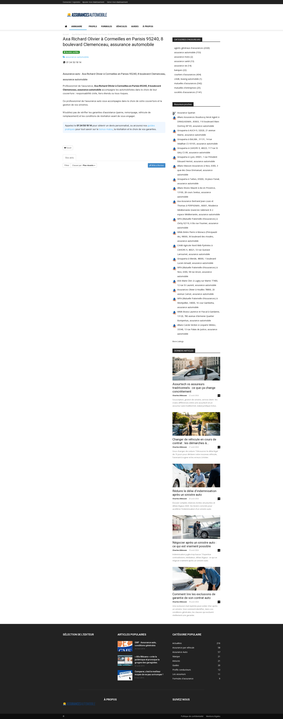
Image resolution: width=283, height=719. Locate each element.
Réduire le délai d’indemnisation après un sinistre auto (194, 492)
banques (178, 70)
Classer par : (83, 165)
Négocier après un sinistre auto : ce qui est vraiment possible (194, 544)
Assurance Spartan (186, 112)
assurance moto (182, 56)
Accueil (66, 34)
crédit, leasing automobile (186, 79)
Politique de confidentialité (192, 716)
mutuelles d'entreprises (185, 87)
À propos (148, 26)
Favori (68, 148)
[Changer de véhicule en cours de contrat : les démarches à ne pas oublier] (196, 424)
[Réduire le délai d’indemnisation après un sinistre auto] (196, 475)
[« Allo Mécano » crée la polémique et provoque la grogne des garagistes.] (125, 660)
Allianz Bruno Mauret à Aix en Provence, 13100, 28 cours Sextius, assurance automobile (196, 192)
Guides (135, 26)
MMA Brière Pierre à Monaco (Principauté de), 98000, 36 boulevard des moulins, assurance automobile (197, 236)
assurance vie (180, 65)
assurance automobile (77, 57)
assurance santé (182, 61)
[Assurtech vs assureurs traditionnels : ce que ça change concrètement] (196, 368)
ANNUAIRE (76, 26)
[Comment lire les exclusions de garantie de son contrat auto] (196, 578)
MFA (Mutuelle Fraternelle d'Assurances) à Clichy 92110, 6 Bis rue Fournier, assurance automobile (197, 223)
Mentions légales (213, 716)
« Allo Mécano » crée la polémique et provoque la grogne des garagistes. (147, 659)
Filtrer (66, 165)
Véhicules (121, 26)
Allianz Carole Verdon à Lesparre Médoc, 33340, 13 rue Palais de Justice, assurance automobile (197, 329)
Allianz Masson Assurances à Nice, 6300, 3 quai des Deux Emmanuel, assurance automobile (197, 170)
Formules (106, 26)
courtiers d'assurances (185, 74)
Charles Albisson (179, 395)
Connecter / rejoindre (71, 2)
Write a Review (157, 165)
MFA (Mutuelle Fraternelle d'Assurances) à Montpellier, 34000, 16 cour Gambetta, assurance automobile (197, 303)
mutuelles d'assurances (185, 83)
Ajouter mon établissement (93, 2)
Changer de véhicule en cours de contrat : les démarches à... (194, 441)
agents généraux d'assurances (188, 48)
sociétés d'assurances (184, 92)
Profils (93, 26)
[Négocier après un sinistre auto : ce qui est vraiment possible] (196, 527)
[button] (216, 26)
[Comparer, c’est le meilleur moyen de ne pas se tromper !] (125, 675)
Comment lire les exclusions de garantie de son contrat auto (193, 596)
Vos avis (69, 157)
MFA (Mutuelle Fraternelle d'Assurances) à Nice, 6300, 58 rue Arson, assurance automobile (197, 272)
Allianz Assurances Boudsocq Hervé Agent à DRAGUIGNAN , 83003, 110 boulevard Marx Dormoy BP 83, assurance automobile (198, 121)
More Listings (178, 341)
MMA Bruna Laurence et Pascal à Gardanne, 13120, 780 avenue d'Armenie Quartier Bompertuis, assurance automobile (198, 316)
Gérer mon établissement (117, 2)
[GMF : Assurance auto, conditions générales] (125, 646)
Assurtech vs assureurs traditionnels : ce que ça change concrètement (193, 387)
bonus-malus (106, 129)
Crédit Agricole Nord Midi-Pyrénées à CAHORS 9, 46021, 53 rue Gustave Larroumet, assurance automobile (195, 250)
